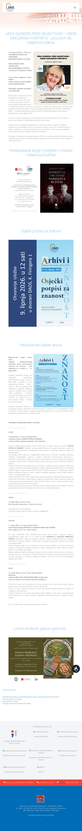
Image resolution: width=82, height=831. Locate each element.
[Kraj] (52, 711)
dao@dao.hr (44, 511)
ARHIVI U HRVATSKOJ (27, 783)
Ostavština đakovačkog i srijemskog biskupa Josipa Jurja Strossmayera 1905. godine (30, 697)
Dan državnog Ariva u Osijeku (12, 699)
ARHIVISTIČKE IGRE (72, 783)
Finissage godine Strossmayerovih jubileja (16, 703)
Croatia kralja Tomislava (10, 701)
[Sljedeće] (48, 711)
